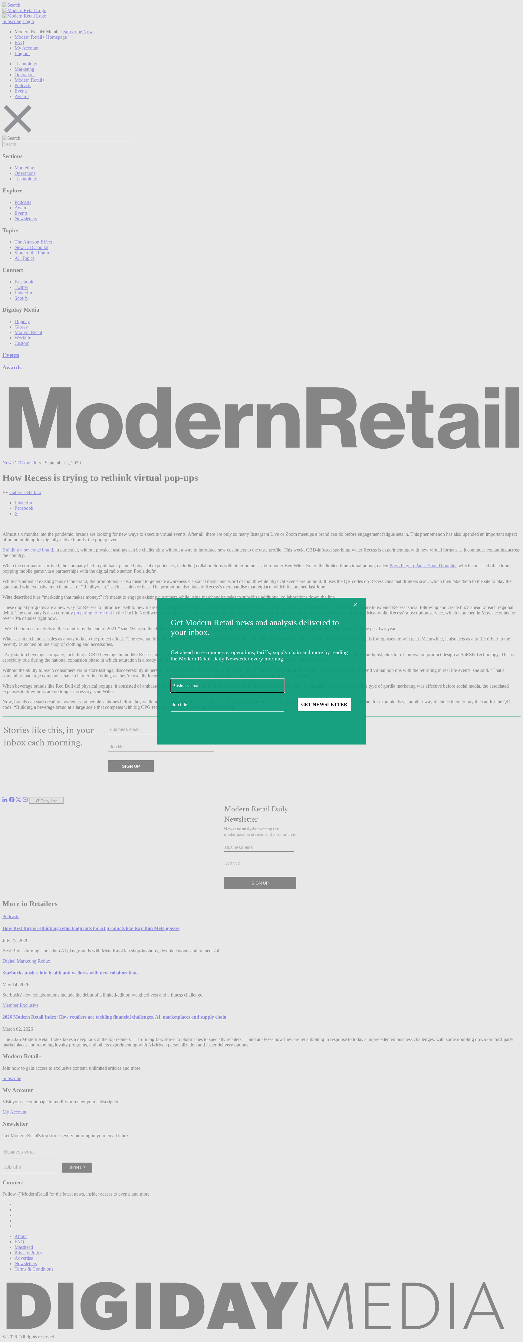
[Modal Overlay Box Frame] (261, 671)
